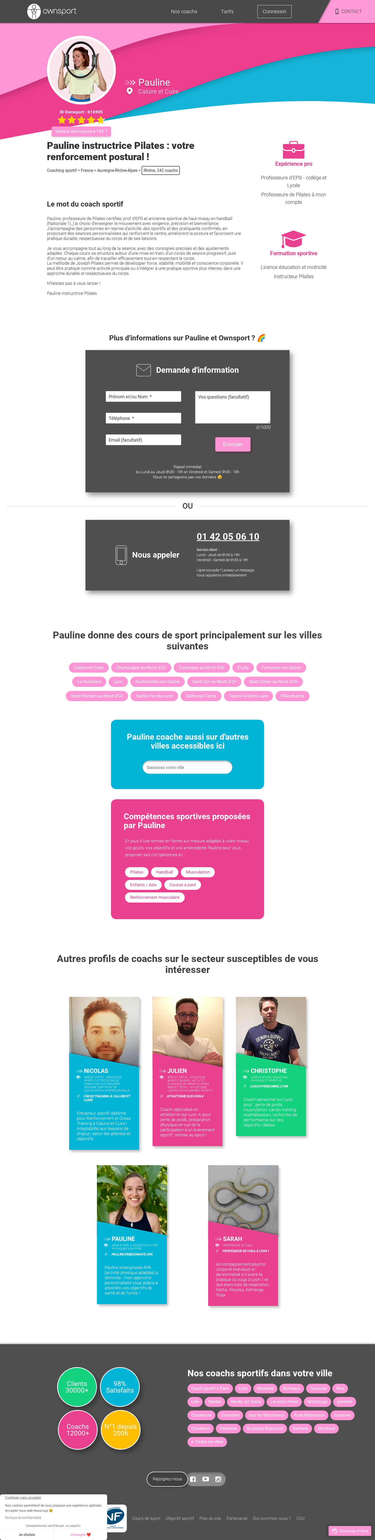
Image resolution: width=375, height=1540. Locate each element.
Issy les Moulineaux (266, 1415)
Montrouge (317, 1401)
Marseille (265, 1388)
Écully (243, 667)
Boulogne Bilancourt (265, 1428)
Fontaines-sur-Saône (281, 667)
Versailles (228, 1428)
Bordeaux (291, 1388)
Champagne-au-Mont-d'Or (141, 667)
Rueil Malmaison (309, 1415)
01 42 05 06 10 (228, 536)
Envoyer (233, 444)
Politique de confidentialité (23, 1518)
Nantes (214, 1401)
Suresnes (342, 1415)
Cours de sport (146, 1518)
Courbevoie (201, 1415)
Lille (195, 1401)
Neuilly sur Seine (246, 1401)
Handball (164, 872)
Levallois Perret (284, 1401)
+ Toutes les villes (207, 1441)
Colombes (230, 1415)
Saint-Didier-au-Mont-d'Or (273, 681)
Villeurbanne (292, 695)
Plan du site (210, 1518)
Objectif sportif (180, 1518)
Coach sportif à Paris (210, 1388)
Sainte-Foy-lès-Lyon (154, 695)
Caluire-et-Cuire (89, 667)
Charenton (200, 1428)
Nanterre (300, 1428)
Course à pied (182, 884)
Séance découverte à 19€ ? (81, 131)
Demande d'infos (354, 1531)
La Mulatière (89, 681)
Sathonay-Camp (201, 695)
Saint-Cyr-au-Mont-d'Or (214, 681)
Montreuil (326, 1428)
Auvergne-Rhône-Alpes (117, 170)
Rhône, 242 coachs (161, 170)
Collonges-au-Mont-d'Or (202, 667)
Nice (340, 1388)
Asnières (344, 1401)
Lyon (118, 681)
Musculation (198, 872)
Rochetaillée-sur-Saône (157, 681)
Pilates (136, 872)
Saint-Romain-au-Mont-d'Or (97, 695)
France (87, 170)
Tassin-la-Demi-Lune (248, 695)
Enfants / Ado (143, 884)
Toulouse (318, 1388)
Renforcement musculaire (155, 897)
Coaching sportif (62, 170)
